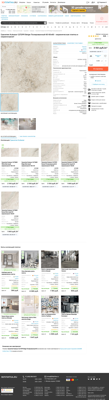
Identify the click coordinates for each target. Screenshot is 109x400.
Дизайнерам (61, 2)
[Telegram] (97, 379)
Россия (76, 273)
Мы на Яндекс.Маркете (7, 394)
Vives (37, 277)
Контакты (53, 2)
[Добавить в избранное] (105, 56)
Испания (36, 275)
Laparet (16, 278)
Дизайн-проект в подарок (97, 96)
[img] (3, 145)
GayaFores (55, 320)
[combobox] (24, 23)
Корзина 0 (103, 2)
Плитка (4, 16)
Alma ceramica (34, 323)
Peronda (16, 322)
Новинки (51, 23)
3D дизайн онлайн (101, 21)
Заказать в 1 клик (98, 56)
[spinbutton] (98, 60)
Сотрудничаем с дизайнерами (99, 103)
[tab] (75, 43)
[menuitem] (22, 2)
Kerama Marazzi (74, 320)
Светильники (76, 16)
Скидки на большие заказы (98, 99)
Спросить (98, 80)
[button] (90, 61)
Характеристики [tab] (59, 43)
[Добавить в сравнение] (91, 56)
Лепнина (4, 19)
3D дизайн (45, 2)
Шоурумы (22, 2)
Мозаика (24, 16)
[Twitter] (91, 379)
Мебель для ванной (56, 16)
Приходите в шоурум (96, 106)
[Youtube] (94, 379)
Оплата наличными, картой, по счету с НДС (98, 93)
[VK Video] (88, 379)
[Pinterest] (99, 379)
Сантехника (42, 16)
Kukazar (84, 48)
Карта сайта (91, 392)
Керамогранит (14, 16)
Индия (16, 276)
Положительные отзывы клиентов (97, 109)
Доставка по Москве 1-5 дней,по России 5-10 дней (98, 89)
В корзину (98, 69)
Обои (67, 16)
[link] (4, 30)
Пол (83, 16)
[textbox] (24, 23)
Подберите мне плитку (99, 84)
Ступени (33, 16)
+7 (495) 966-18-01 (30, 376)
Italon (77, 275)
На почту (98, 38)
